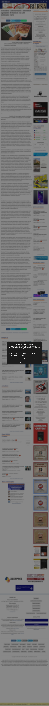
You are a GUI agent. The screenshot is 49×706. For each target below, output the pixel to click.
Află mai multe (30, 348)
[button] (24, 350)
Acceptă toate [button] (20, 359)
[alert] (24, 353)
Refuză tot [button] (29, 359)
